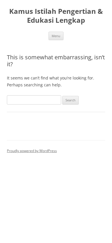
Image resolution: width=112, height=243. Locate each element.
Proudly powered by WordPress (32, 150)
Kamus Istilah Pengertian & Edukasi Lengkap (56, 16)
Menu (56, 36)
